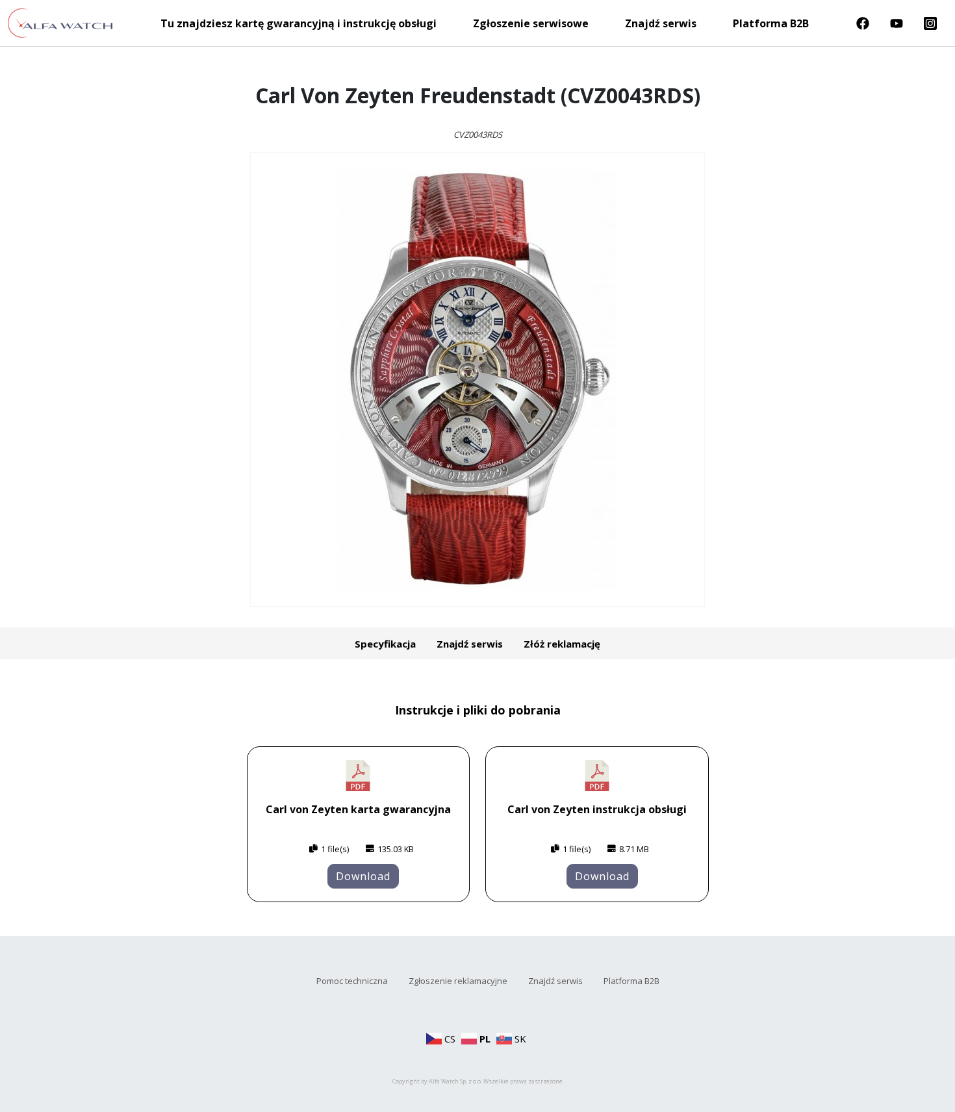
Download (363, 876)
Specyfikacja (385, 643)
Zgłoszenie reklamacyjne (458, 981)
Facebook (862, 23)
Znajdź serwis (660, 23)
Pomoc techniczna (352, 981)
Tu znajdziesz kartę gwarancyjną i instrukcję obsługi (298, 23)
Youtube (896, 23)
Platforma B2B (771, 23)
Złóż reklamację (562, 643)
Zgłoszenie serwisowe (531, 23)
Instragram (930, 23)
